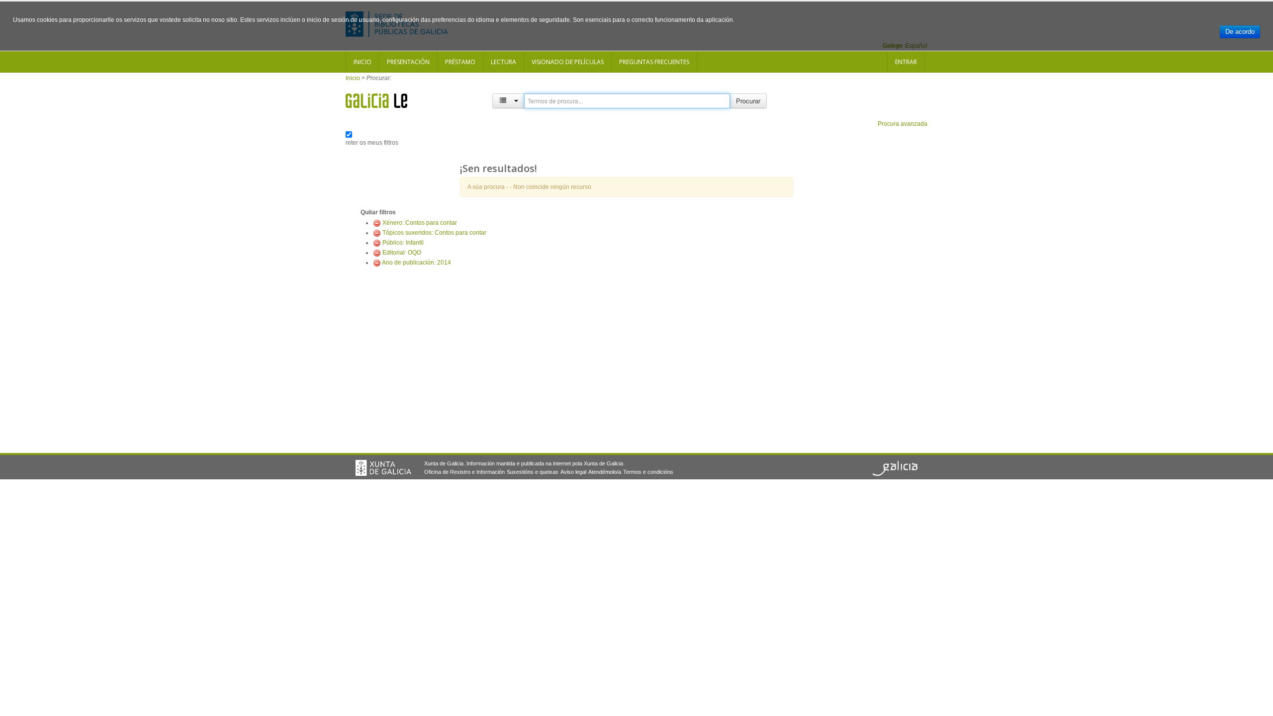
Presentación (408, 62)
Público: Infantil (403, 242)
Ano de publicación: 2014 (416, 262)
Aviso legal (573, 472)
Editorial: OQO (401, 252)
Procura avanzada (902, 123)
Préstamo (460, 62)
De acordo (1240, 31)
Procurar (748, 100)
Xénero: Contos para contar (419, 222)
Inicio (362, 62)
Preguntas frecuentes (654, 62)
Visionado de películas (568, 62)
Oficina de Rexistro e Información (464, 472)
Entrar (906, 62)
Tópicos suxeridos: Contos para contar (434, 232)
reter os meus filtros (372, 142)
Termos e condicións (648, 472)
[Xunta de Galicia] (383, 468)
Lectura (503, 62)
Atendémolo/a (604, 472)
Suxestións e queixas (532, 472)
